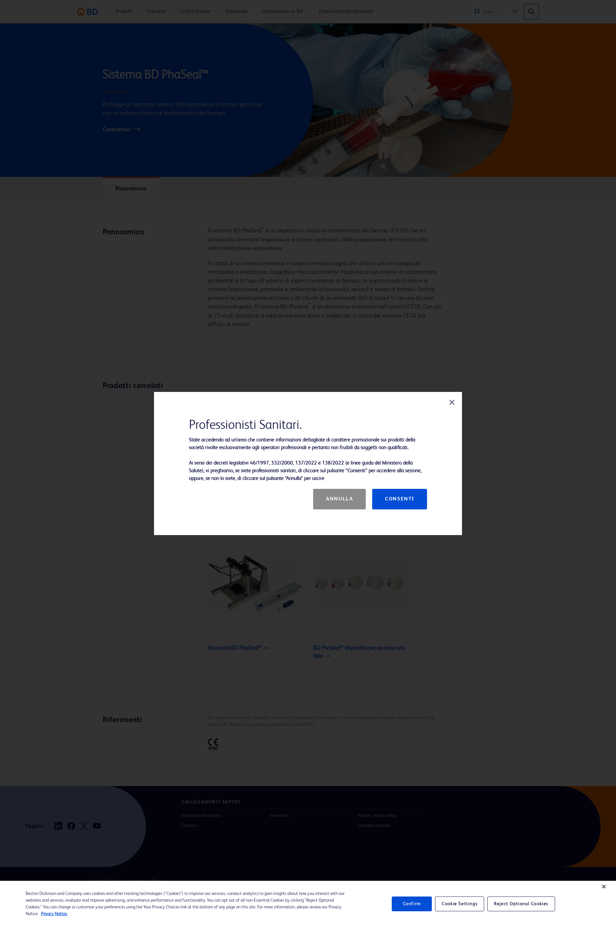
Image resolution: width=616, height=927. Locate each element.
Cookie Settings (459, 904)
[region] (308, 904)
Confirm (412, 904)
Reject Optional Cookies (521, 904)
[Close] (604, 886)
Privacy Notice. (54, 914)
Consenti (399, 499)
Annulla (339, 499)
